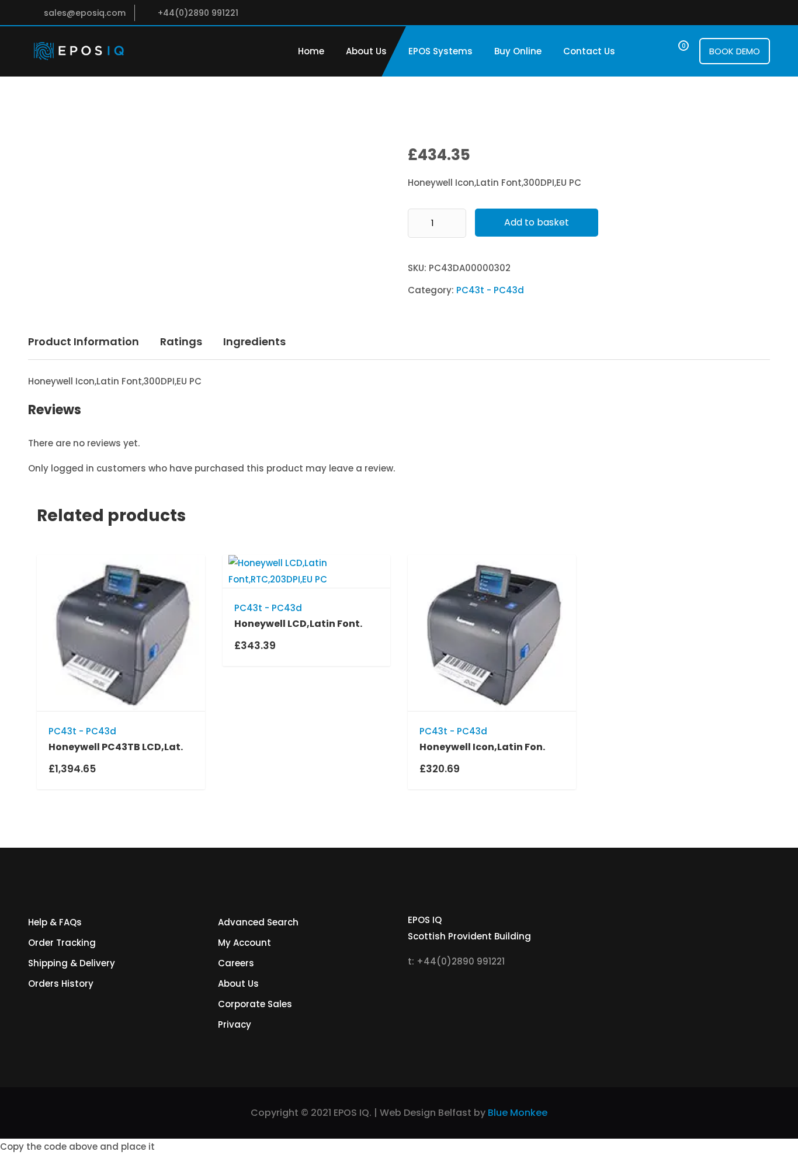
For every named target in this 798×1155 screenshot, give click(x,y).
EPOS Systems (440, 51)
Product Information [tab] (83, 341)
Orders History (60, 983)
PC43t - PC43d (490, 290)
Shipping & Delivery (71, 963)
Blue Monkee (517, 1112)
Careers (236, 963)
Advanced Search (258, 922)
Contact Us (589, 51)
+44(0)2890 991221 (198, 13)
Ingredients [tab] (254, 341)
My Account (244, 943)
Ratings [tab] (181, 341)
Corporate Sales (255, 1004)
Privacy (234, 1024)
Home (311, 51)
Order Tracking (62, 943)
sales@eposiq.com (85, 13)
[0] (673, 51)
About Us (366, 51)
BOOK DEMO (734, 51)
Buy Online (518, 51)
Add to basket (536, 222)
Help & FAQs (55, 922)
